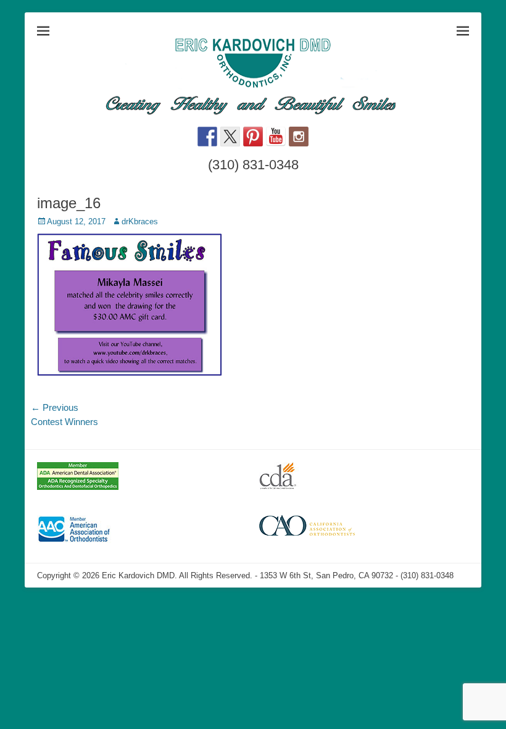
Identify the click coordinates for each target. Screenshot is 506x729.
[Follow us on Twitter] (230, 136)
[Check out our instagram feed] (299, 136)
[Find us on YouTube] (276, 136)
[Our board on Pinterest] (253, 136)
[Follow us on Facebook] (207, 136)
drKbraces (140, 221)
